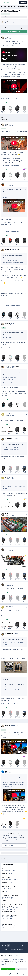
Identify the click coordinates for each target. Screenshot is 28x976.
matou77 (7, 184)
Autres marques (16, 23)
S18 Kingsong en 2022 (8, 887)
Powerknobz (6, 869)
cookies (15, 958)
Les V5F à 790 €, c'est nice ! (10, 915)
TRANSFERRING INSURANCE (10, 895)
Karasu (4, 929)
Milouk (19, 483)
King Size (8, 21)
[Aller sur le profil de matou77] (2, 184)
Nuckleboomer (9, 438)
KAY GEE (4, 897)
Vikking (4, 888)
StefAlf (4, 891)
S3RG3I (4, 900)
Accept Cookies (9, 969)
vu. (14, 495)
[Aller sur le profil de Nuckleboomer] (2, 439)
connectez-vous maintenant (9, 839)
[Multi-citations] (2, 103)
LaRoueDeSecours (6, 907)
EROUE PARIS (5, 879)
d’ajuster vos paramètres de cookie (14, 961)
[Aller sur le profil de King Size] (2, 22)
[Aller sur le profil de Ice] (2, 771)
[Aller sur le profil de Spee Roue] (2, 250)
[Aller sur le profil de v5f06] (2, 414)
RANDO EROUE (6, 878)
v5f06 (6, 413)
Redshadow (5, 925)
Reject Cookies (21, 969)
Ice (6, 771)
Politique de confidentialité (17, 949)
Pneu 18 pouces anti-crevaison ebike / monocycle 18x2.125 (13, 905)
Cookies (18, 952)
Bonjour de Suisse (7, 924)
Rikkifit (4, 916)
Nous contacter (11, 952)
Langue (6, 949)
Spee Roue (8, 249)
